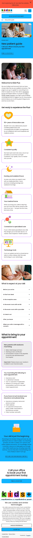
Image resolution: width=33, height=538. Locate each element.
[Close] (30, 2)
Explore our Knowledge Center (16, 456)
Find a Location (16, 481)
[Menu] (29, 10)
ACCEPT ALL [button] (16, 529)
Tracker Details (5, 536)
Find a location (7, 53)
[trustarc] (28, 535)
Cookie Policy (5, 534)
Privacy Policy (12, 534)
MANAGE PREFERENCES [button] (17, 525)
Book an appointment (16, 16)
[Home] (2, 20)
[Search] (25, 10)
